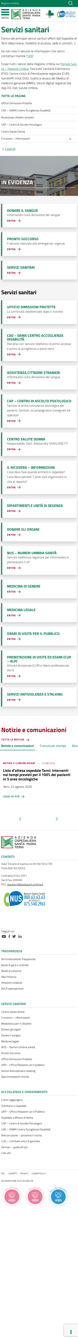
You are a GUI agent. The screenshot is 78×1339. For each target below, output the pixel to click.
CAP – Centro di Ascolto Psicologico (21, 1123)
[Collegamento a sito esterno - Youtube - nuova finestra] (4, 936)
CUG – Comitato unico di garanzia (20, 1141)
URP (30, 56)
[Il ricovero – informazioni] (71, 139)
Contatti (12, 1173)
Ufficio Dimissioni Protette (16, 1059)
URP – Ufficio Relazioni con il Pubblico (23, 1111)
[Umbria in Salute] (52, 14)
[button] (26, 819)
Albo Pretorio (8, 977)
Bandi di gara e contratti (15, 965)
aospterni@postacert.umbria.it (25, 884)
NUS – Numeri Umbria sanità (18, 1047)
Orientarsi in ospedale (13, 1106)
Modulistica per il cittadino (16, 1023)
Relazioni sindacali (11, 982)
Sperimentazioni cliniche (15, 1076)
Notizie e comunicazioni (17, 745)
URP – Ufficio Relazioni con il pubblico (22, 1065)
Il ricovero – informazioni (15, 1017)
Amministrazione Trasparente (18, 959)
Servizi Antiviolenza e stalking (18, 1071)
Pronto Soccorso (10, 1053)
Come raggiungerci (12, 1100)
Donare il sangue (10, 1035)
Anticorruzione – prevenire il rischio (21, 1135)
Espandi (10, 148)
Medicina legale (10, 1041)
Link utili (6, 1153)
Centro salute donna (12, 1012)
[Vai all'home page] (25, 13)
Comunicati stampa (53, 745)
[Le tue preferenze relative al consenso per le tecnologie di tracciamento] (71, 1332)
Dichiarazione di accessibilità (17, 1180)
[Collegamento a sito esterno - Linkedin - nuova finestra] (21, 936)
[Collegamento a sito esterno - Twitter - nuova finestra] (15, 936)
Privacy (24, 1173)
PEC (3, 1173)
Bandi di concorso (11, 971)
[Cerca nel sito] (70, 3)
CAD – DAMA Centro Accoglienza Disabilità (25, 1129)
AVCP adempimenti (12, 988)
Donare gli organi (11, 1029)
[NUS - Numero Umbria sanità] (66, 14)
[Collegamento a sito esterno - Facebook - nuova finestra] (10, 936)
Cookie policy (39, 1173)
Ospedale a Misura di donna (17, 1117)
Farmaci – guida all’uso (14, 1147)
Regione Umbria (10, 3)
